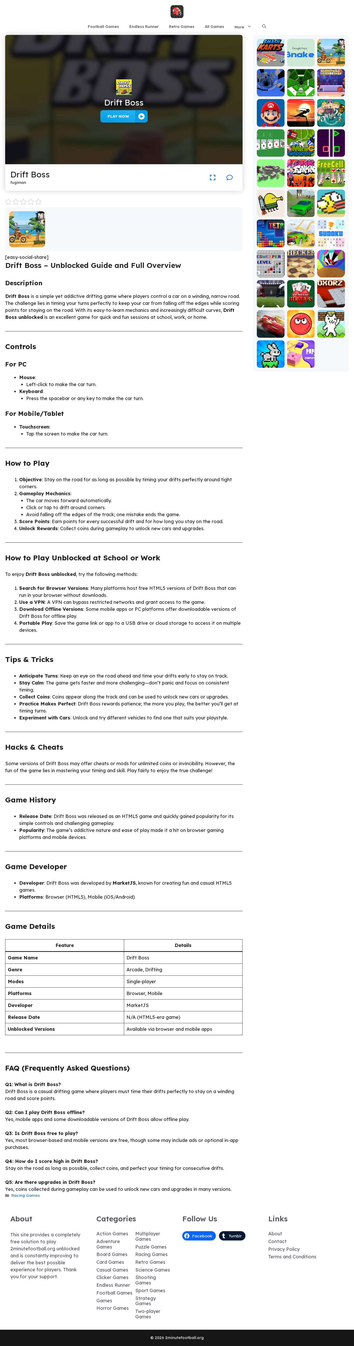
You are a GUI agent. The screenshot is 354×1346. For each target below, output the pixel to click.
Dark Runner (301, 120)
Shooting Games (145, 1280)
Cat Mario (331, 334)
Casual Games (112, 1270)
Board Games (112, 1254)
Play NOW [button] (118, 116)
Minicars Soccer (301, 150)
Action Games (112, 1234)
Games (104, 1301)
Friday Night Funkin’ (301, 178)
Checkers (301, 273)
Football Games (103, 26)
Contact (277, 1241)
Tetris (271, 243)
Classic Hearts (301, 301)
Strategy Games (145, 1301)
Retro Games (181, 26)
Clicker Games (112, 1277)
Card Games (110, 1262)
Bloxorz (331, 303)
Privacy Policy (284, 1249)
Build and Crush (270, 181)
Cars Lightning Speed (270, 329)
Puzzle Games (151, 1247)
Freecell (331, 183)
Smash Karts (270, 60)
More (239, 27)
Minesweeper (270, 271)
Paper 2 (301, 364)
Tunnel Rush (331, 273)
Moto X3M (27, 243)
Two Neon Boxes (331, 150)
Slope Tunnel (301, 90)
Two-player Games (147, 1314)
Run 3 (270, 92)
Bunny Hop (270, 364)
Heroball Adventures (301, 331)
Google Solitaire (270, 150)
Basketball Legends (331, 90)
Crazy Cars (301, 243)
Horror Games (112, 1308)
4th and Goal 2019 (270, 301)
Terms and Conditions (292, 1257)
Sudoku (331, 243)
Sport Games (150, 1291)
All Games (214, 26)
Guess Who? (331, 123)
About (275, 1234)
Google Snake (301, 60)
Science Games (152, 1270)
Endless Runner (144, 26)
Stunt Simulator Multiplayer (301, 208)
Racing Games (25, 1195)
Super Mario (271, 120)
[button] (264, 26)
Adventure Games (108, 1244)
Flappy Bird (331, 213)
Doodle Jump (270, 211)
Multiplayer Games (147, 1236)
